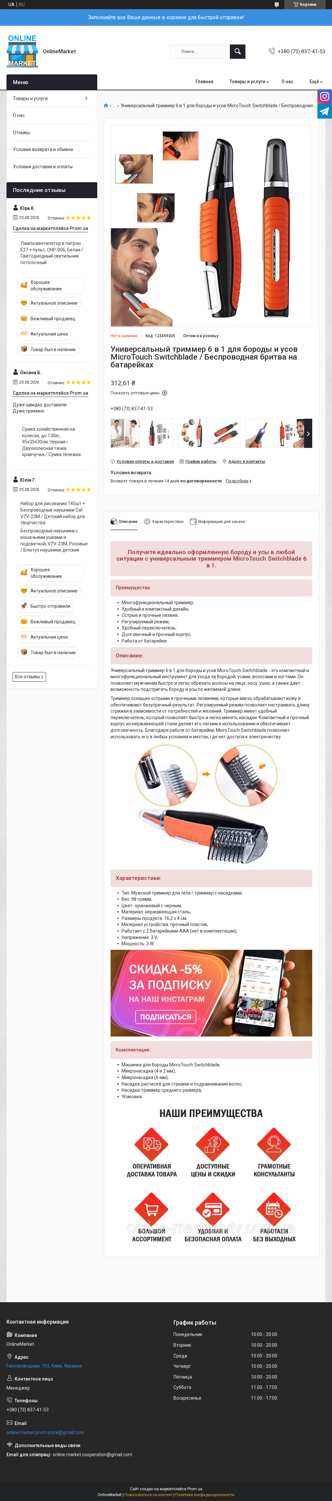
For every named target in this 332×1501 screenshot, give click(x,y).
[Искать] (237, 52)
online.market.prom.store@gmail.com (45, 1432)
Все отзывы (27, 676)
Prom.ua (194, 1489)
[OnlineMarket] (22, 51)
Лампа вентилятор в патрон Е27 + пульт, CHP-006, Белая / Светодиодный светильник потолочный (51, 253)
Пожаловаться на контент (148, 1495)
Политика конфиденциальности (204, 1495)
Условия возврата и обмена (43, 149)
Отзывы (21, 132)
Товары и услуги (247, 81)
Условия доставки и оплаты (43, 166)
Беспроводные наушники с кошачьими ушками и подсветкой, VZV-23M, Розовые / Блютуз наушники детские (54, 540)
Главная (204, 81)
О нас (287, 81)
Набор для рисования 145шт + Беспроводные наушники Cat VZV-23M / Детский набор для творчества (52, 513)
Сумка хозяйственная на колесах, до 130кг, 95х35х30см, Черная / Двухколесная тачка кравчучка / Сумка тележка (51, 441)
